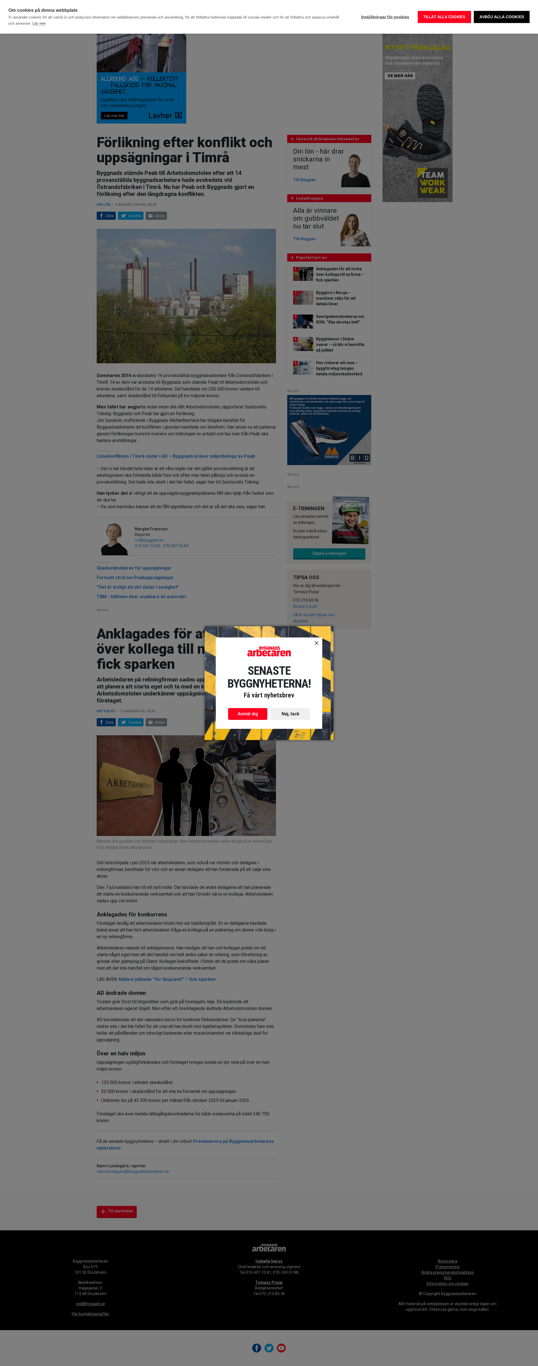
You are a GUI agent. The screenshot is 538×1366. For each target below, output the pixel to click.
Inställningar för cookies (385, 17)
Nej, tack (290, 713)
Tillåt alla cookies (444, 17)
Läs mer (39, 23)
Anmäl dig (248, 713)
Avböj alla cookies (501, 17)
